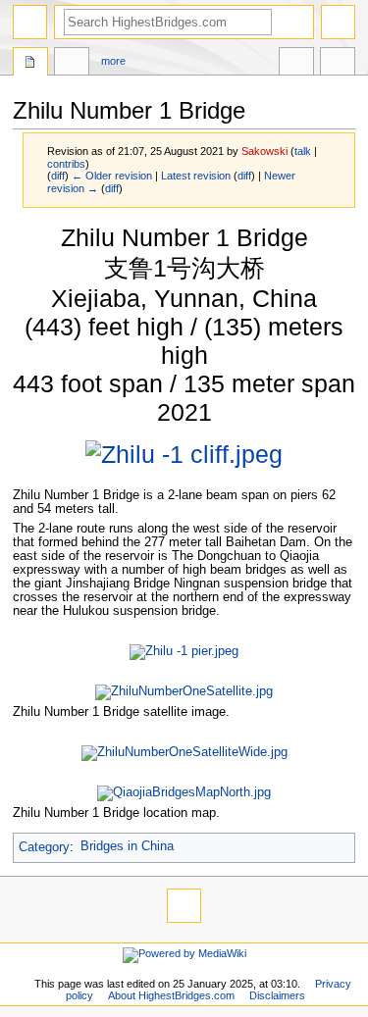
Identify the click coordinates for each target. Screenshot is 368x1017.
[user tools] (338, 22)
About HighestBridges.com (171, 995)
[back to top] (184, 906)
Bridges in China (127, 846)
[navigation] (30, 22)
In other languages (296, 63)
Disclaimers (277, 995)
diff (58, 175)
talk (302, 151)
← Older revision (112, 175)
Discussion (71, 63)
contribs (66, 164)
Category (44, 846)
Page (30, 63)
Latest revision (196, 175)
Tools (337, 63)
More (113, 61)
